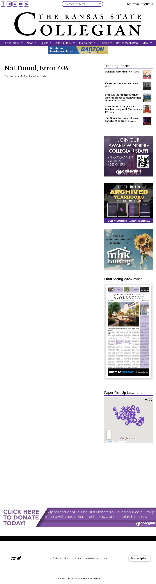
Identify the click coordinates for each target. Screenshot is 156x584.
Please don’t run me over (119, 83)
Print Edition (12, 43)
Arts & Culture (63, 43)
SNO (91, 578)
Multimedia (85, 43)
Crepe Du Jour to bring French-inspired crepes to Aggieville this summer (123, 98)
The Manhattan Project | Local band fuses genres (121, 119)
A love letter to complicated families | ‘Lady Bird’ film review (122, 108)
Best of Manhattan (127, 43)
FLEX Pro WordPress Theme (75, 578)
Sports (44, 43)
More (146, 43)
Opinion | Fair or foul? (117, 71)
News (30, 43)
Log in (97, 578)
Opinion (104, 43)
